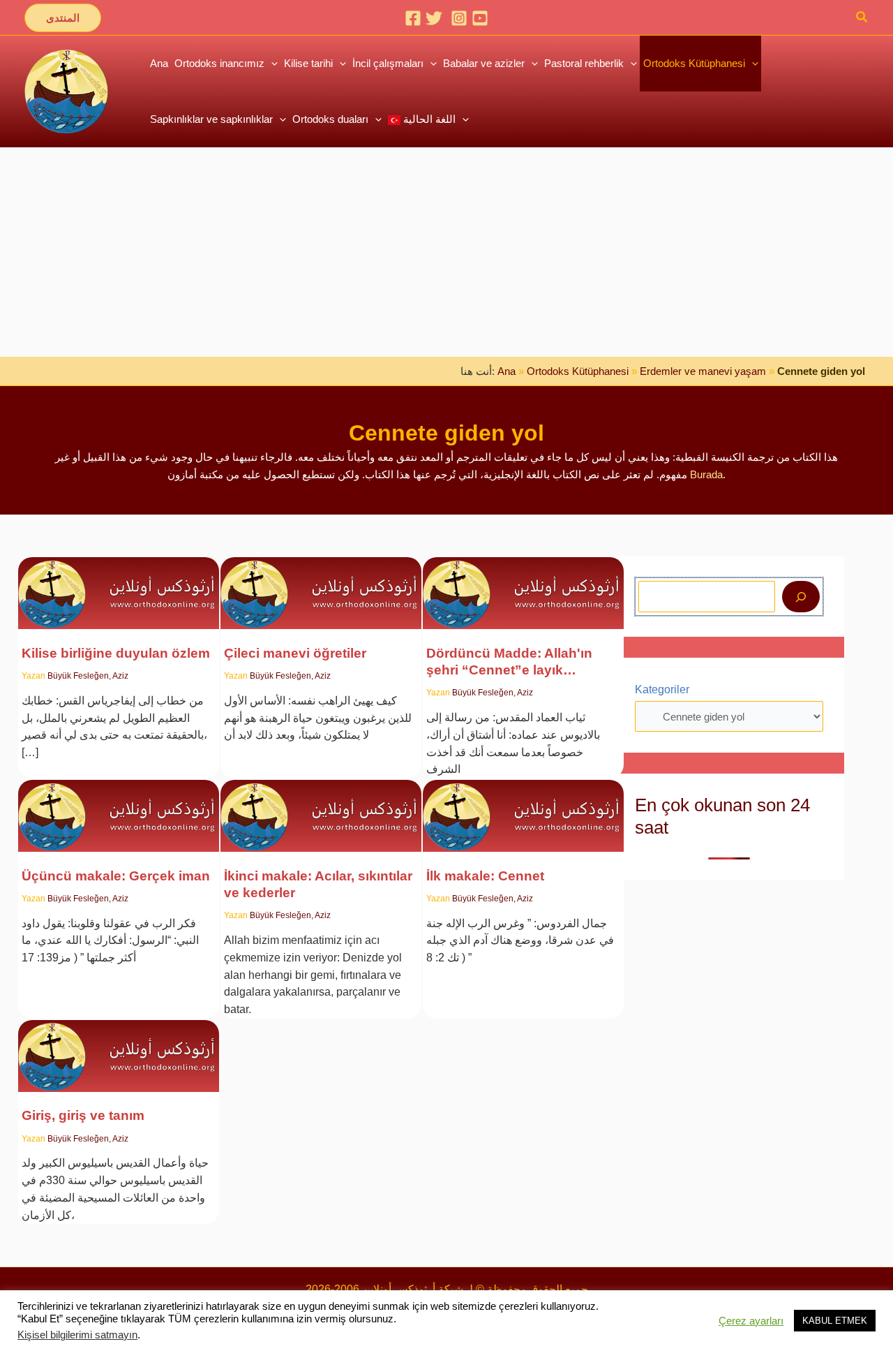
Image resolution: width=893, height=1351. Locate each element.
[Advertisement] (446, 252)
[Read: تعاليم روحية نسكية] (320, 584)
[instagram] (459, 18)
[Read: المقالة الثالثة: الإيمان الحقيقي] (118, 807)
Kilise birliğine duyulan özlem (116, 653)
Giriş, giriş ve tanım (83, 1115)
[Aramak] (801, 596)
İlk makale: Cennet (485, 876)
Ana (506, 371)
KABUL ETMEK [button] (834, 1320)
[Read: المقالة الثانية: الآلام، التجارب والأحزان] (320, 807)
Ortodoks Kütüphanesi (578, 371)
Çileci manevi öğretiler (295, 653)
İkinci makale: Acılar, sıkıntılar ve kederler (318, 884)
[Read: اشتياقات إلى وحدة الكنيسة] (118, 584)
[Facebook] (413, 18)
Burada (706, 474)
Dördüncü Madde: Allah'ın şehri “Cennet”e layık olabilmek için (509, 662)
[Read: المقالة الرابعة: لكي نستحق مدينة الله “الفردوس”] (523, 584)
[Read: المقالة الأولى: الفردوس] (523, 807)
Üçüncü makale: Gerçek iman (116, 876)
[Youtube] (480, 18)
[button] (62, 17)
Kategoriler (662, 689)
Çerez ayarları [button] (751, 1321)
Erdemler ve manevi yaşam (703, 371)
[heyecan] (434, 18)
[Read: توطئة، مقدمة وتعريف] (118, 1047)
